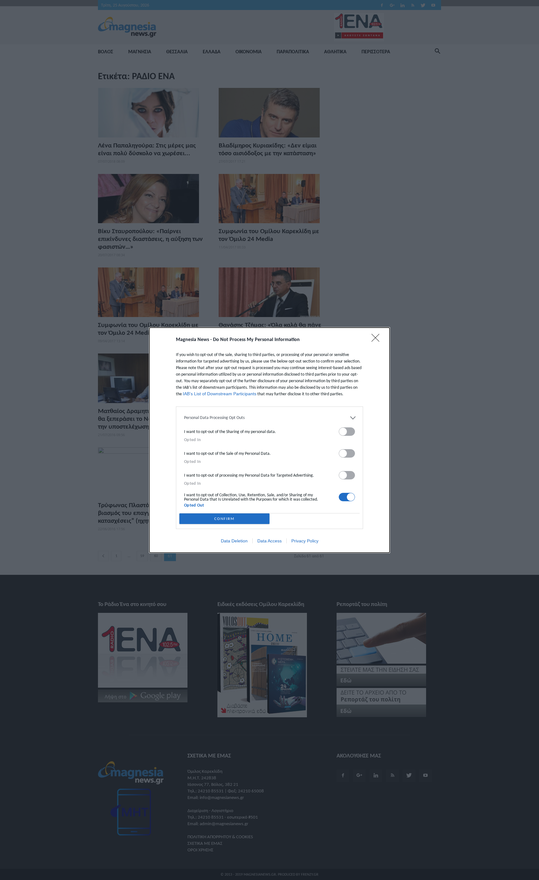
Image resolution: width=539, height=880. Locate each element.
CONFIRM (224, 518)
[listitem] (269, 418)
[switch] (347, 431)
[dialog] (269, 440)
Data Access (269, 540)
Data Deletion (234, 540)
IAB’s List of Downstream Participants (219, 393)
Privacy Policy (304, 540)
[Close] (377, 340)
